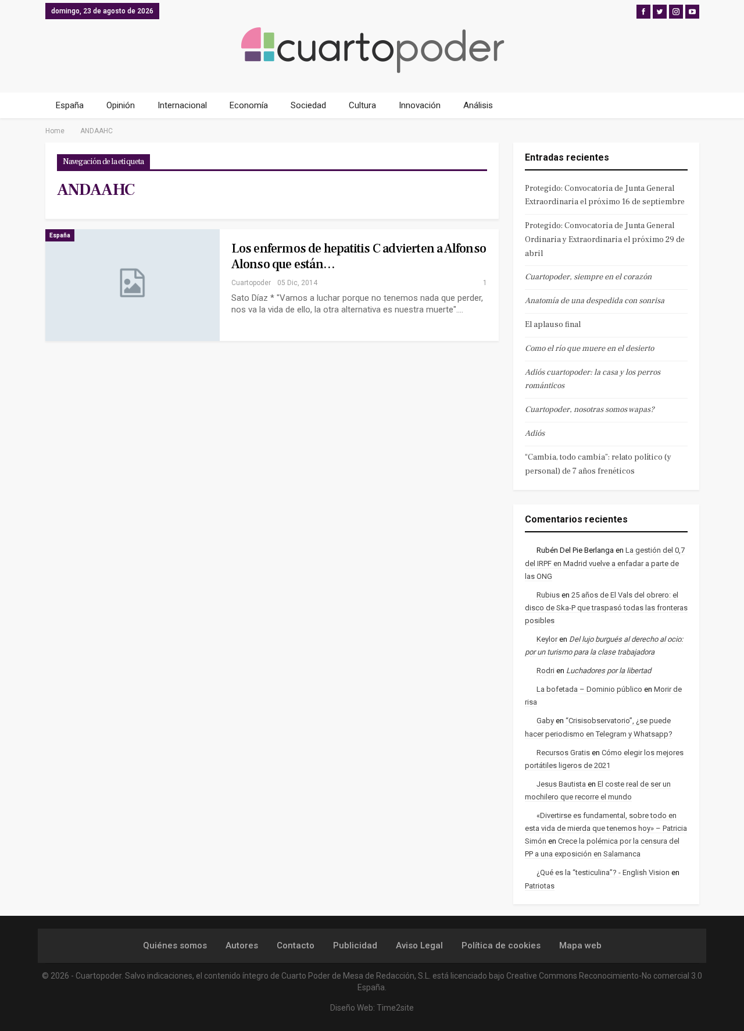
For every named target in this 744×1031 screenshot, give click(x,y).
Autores (242, 945)
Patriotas (540, 885)
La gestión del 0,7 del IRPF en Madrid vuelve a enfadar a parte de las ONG (605, 563)
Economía (249, 105)
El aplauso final (553, 324)
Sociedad (308, 105)
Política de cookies (501, 945)
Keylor (546, 639)
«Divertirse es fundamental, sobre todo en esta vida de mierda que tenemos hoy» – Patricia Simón (606, 828)
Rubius (548, 595)
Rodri (545, 670)
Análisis (478, 105)
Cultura (362, 105)
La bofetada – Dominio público (589, 689)
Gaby (545, 720)
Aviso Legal (419, 945)
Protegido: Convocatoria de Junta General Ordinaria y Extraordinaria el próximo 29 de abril (605, 240)
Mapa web (580, 945)
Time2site (395, 1007)
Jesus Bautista (561, 784)
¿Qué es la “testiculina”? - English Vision (603, 872)
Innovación (420, 105)
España (70, 105)
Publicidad (355, 945)
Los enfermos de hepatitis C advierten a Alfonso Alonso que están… (358, 256)
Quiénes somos (175, 945)
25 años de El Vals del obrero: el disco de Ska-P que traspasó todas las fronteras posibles (606, 608)
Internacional (182, 105)
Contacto (295, 945)
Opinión (120, 105)
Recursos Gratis (563, 752)
